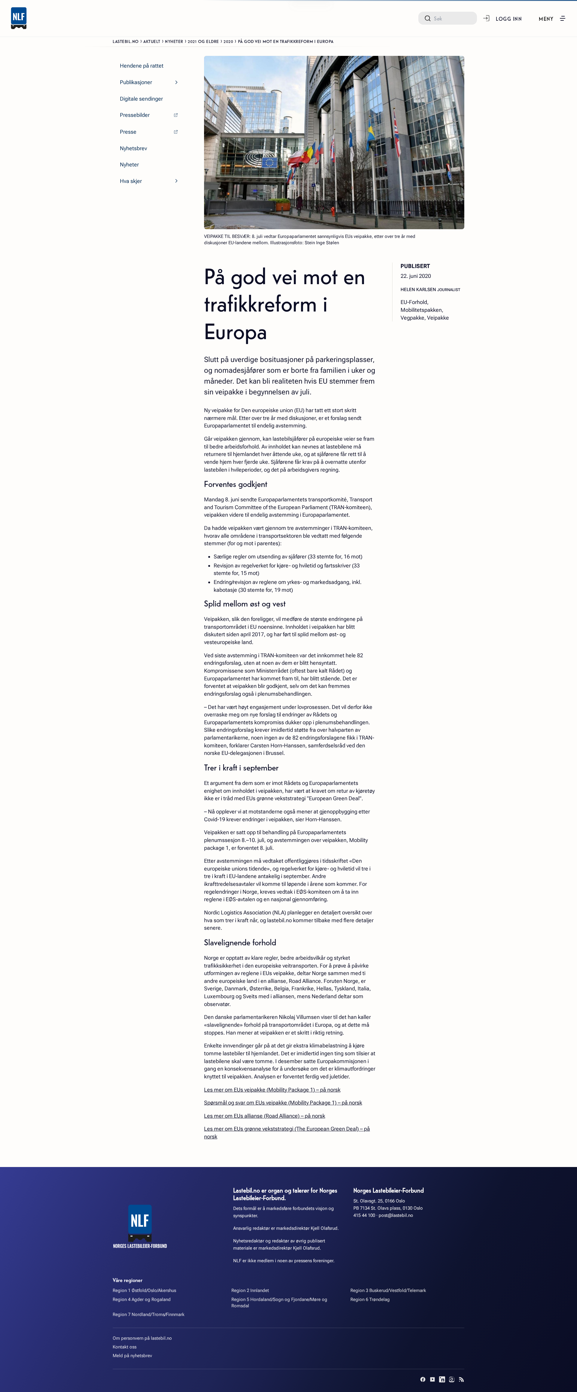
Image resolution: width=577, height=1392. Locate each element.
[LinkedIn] (442, 1379)
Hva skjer (131, 181)
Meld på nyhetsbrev (132, 1355)
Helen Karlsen (419, 289)
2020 (228, 41)
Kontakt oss (124, 1347)
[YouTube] (432, 1379)
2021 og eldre (203, 41)
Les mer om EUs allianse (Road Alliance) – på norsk (264, 1116)
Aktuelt (151, 41)
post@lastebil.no (396, 1215)
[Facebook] (423, 1379)
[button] (552, 18)
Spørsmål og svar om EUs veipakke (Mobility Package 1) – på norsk (283, 1102)
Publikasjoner (136, 82)
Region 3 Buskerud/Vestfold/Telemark (388, 1290)
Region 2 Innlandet (250, 1290)
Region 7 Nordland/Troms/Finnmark (149, 1314)
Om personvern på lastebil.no (142, 1338)
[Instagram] (452, 1379)
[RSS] (461, 1379)
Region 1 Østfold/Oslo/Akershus (144, 1290)
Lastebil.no (126, 41)
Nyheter (174, 41)
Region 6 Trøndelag (370, 1299)
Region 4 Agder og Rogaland (142, 1299)
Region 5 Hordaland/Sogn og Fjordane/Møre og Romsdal (279, 1302)
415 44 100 (364, 1215)
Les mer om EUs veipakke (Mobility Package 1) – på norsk (272, 1090)
